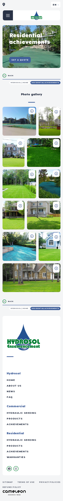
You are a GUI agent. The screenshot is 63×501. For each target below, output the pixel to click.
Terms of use (25, 482)
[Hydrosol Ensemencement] (37, 15)
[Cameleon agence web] (14, 492)
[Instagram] (15, 468)
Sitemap (8, 482)
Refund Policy (12, 487)
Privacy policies (49, 482)
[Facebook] (9, 468)
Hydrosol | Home (19, 82)
